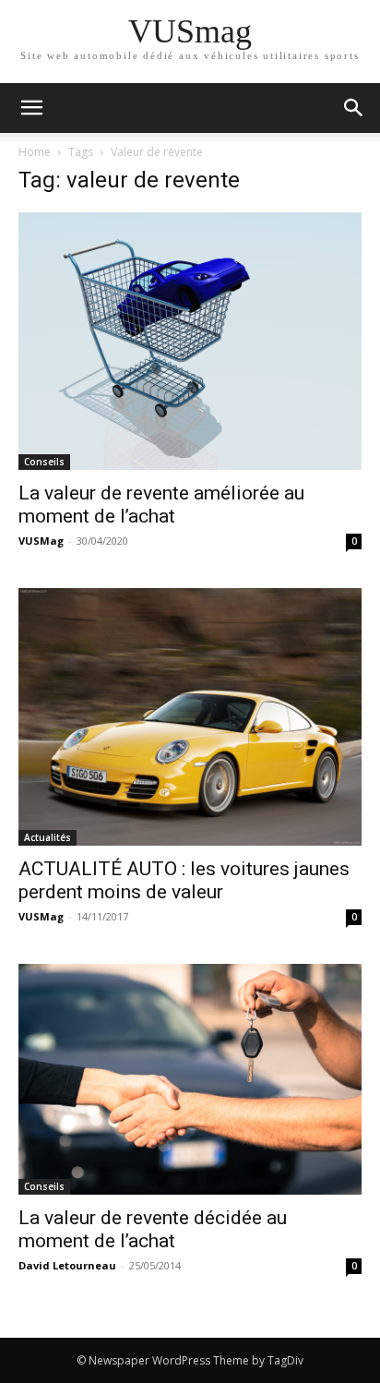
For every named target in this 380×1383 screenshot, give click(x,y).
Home (34, 152)
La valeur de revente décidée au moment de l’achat (152, 1229)
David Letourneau (67, 1265)
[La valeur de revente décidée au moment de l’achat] (190, 1079)
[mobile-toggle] (31, 108)
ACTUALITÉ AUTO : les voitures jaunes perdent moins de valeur (184, 880)
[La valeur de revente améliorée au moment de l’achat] (190, 341)
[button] (354, 108)
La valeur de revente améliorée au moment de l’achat (161, 504)
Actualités (47, 837)
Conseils (44, 461)
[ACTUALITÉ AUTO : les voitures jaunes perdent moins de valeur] (190, 717)
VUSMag (41, 540)
